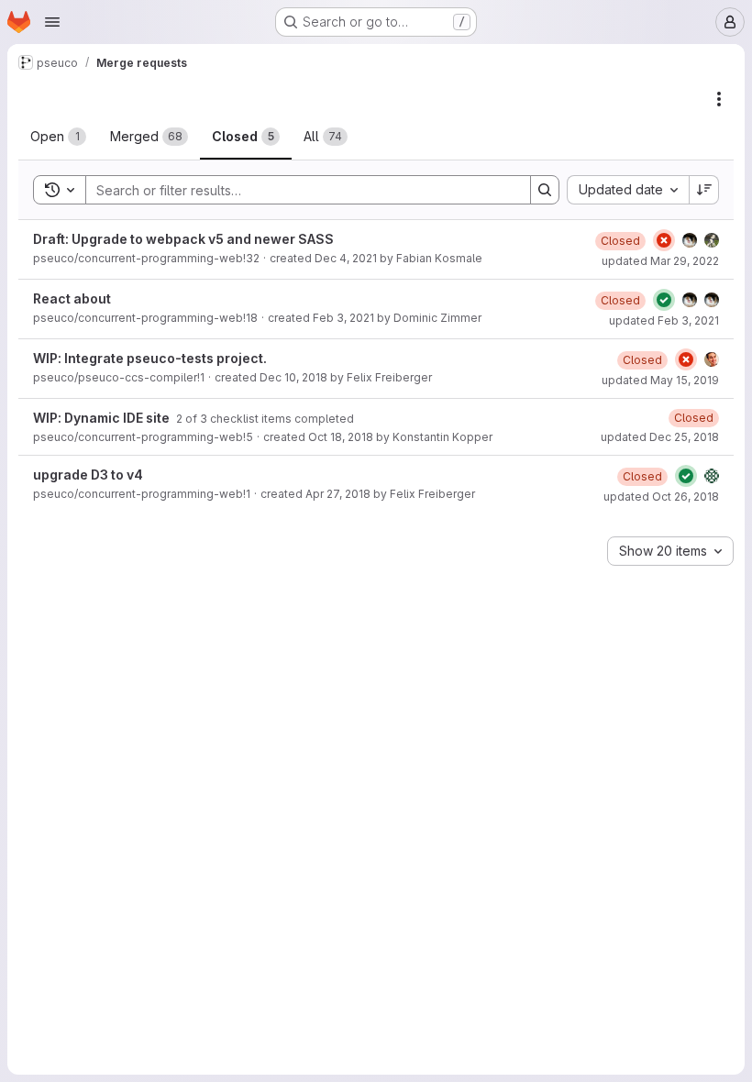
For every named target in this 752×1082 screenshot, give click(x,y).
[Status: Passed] (664, 300)
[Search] (544, 189)
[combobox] (628, 189)
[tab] (58, 137)
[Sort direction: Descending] (704, 189)
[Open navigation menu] (52, 22)
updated (660, 261)
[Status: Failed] (664, 240)
